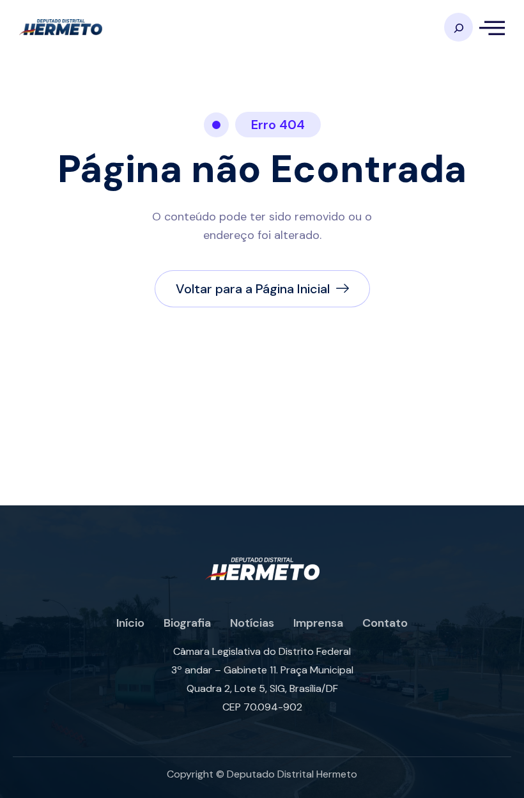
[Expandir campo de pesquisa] (458, 27)
